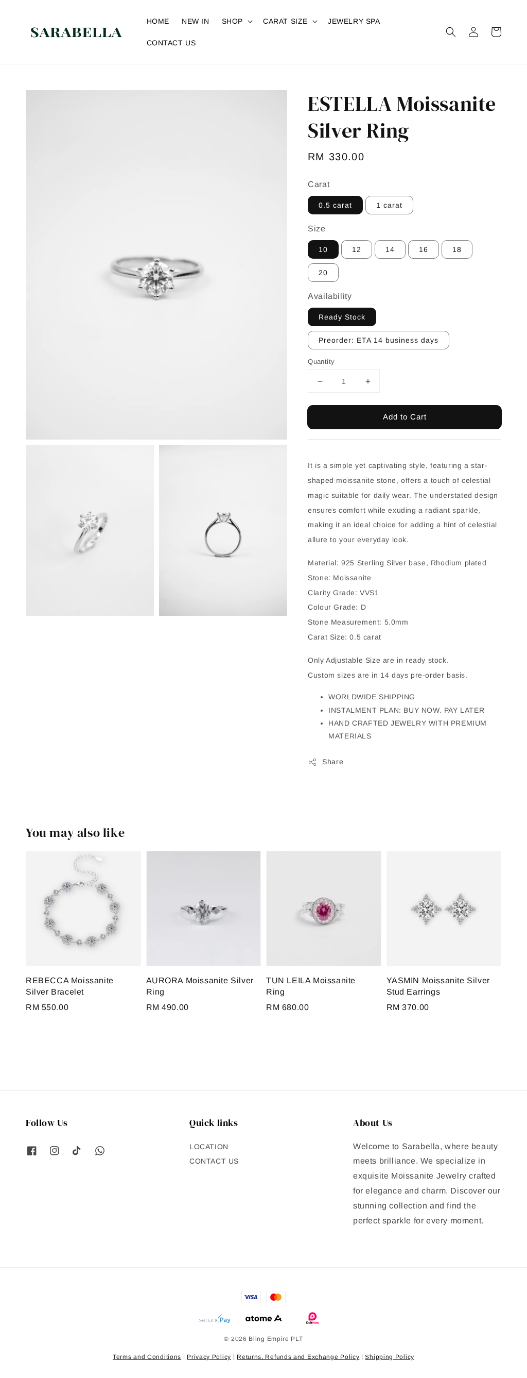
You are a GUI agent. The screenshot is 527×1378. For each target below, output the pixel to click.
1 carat (389, 205)
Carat (318, 184)
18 (457, 249)
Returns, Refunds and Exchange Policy (298, 1356)
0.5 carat (335, 205)
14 (390, 249)
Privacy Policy (209, 1356)
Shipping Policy (389, 1356)
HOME (158, 21)
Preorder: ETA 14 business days (378, 340)
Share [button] (332, 762)
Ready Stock (342, 317)
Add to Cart (405, 416)
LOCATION (209, 1146)
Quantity (321, 361)
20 (323, 272)
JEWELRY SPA (354, 21)
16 (423, 249)
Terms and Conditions (147, 1356)
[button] (451, 32)
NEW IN (195, 21)
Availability (330, 296)
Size (316, 228)
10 (323, 249)
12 (356, 249)
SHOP (232, 21)
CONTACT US (171, 43)
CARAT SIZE (285, 21)
